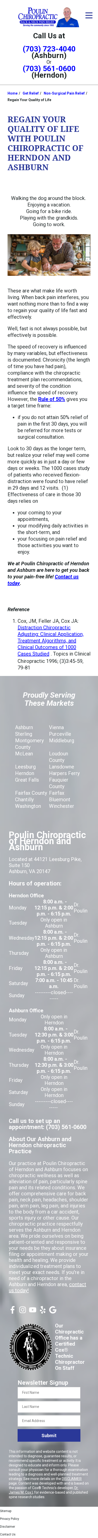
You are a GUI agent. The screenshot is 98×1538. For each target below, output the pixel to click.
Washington (28, 806)
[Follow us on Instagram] (22, 1312)
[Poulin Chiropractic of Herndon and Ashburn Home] (49, 16)
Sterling (23, 734)
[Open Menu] (89, 15)
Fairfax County (31, 793)
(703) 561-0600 (49, 68)
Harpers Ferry (64, 773)
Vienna (56, 727)
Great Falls (27, 780)
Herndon (24, 773)
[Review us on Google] (53, 1312)
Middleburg (61, 740)
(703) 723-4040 (49, 48)
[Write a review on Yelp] (42, 1312)
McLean (24, 754)
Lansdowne (61, 767)
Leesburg (25, 767)
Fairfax (56, 793)
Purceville (60, 734)
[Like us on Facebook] (12, 1312)
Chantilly (24, 799)
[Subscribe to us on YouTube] (32, 1312)
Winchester (61, 806)
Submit (49, 1435)
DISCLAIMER (72, 1479)
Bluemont (59, 799)
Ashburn (24, 727)
